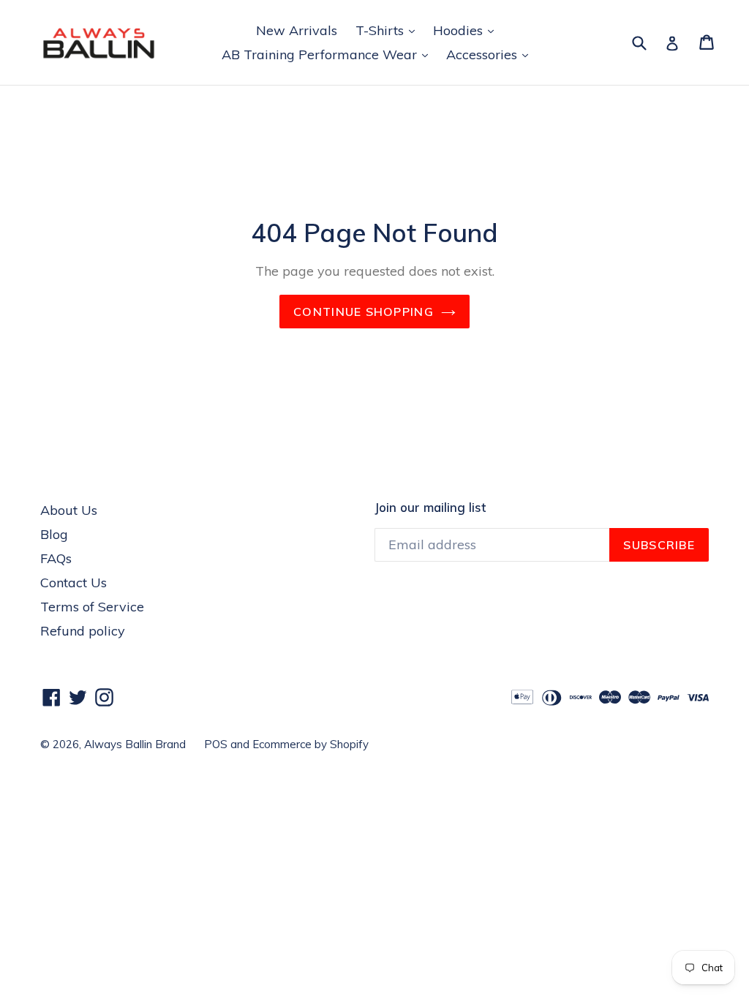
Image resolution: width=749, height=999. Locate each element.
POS (215, 744)
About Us (68, 510)
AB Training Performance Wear (328, 54)
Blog (54, 534)
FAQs (56, 558)
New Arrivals (296, 30)
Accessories (490, 54)
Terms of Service (92, 606)
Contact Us (73, 582)
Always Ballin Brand (135, 744)
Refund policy (82, 630)
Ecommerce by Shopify (310, 744)
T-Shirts (388, 30)
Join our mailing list (430, 507)
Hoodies (467, 30)
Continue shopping (363, 311)
